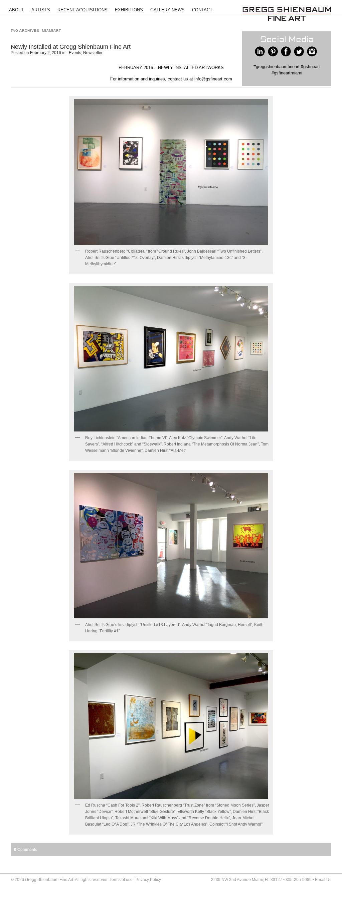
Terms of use (121, 879)
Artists (40, 9)
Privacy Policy (148, 879)
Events (75, 52)
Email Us (323, 879)
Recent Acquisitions (82, 9)
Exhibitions (129, 9)
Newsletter (93, 52)
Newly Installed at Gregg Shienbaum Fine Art (71, 46)
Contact (202, 9)
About (16, 9)
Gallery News (167, 9)
